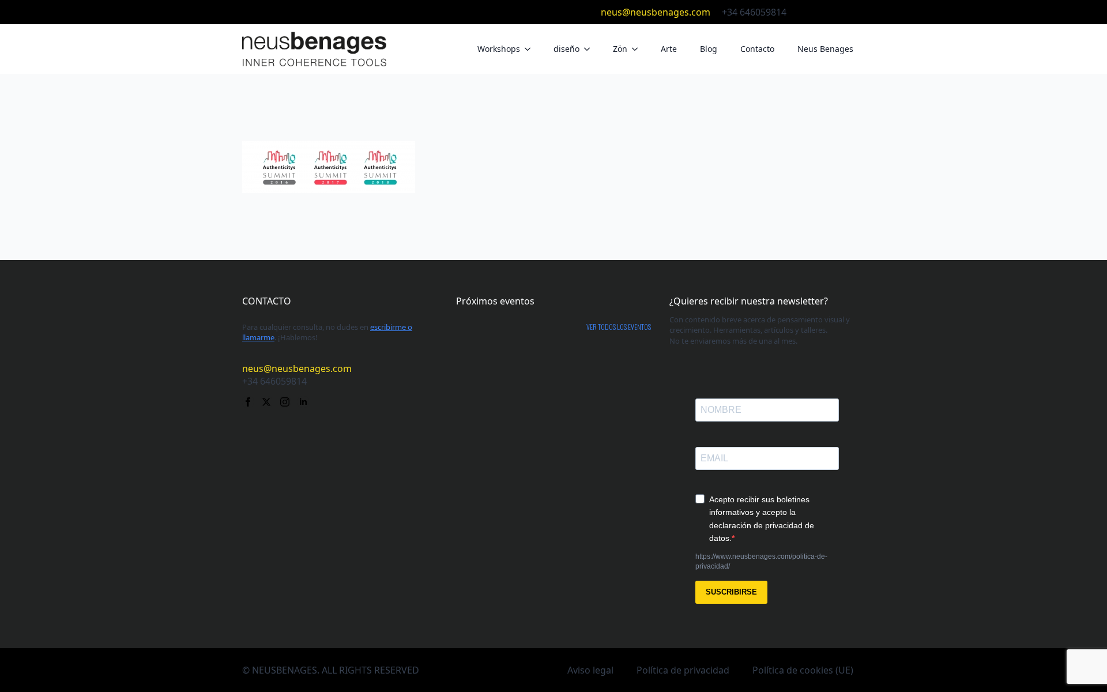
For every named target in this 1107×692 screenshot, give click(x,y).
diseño (566, 48)
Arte (669, 48)
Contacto (757, 48)
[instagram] (840, 12)
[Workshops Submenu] (531, 49)
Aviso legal (590, 670)
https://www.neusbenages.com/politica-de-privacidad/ (761, 561)
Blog (708, 48)
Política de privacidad (683, 670)
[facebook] (803, 12)
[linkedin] (859, 12)
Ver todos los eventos (618, 327)
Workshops (498, 48)
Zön (620, 48)
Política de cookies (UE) (802, 670)
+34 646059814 (754, 12)
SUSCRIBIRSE (731, 592)
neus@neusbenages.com (655, 12)
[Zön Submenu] (638, 49)
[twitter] (822, 12)
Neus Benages (825, 48)
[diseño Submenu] (590, 49)
